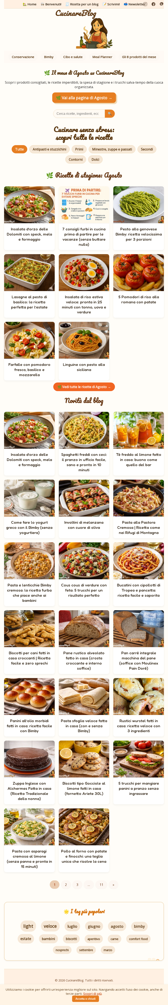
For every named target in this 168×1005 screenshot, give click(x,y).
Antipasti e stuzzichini (49, 149)
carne (114, 939)
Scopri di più (92, 993)
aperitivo (93, 939)
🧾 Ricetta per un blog (82, 4)
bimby (139, 926)
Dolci (95, 159)
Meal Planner (102, 57)
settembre (86, 950)
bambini (48, 938)
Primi (79, 149)
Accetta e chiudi (85, 998)
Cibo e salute (73, 57)
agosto (117, 926)
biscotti (71, 939)
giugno (94, 926)
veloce (50, 926)
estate (25, 938)
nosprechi (62, 950)
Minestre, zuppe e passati (112, 149)
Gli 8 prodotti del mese (139, 57)
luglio (72, 926)
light (28, 926)
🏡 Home (29, 4)
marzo (108, 950)
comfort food (138, 939)
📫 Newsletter (134, 4)
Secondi (147, 149)
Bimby (48, 57)
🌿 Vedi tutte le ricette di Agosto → (84, 387)
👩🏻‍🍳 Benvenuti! (51, 4)
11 (101, 884)
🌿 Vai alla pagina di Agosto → (84, 97)
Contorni (76, 159)
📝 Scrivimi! (111, 4)
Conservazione (23, 57)
